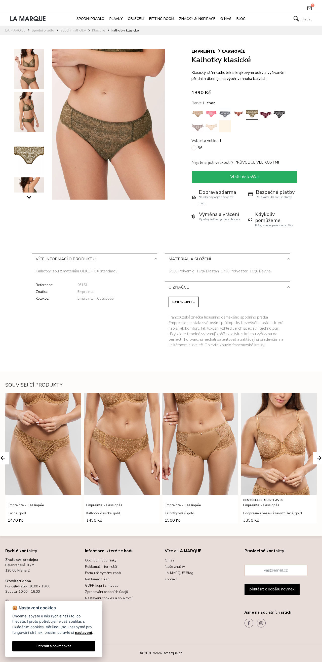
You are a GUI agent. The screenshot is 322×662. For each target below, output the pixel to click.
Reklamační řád (97, 579)
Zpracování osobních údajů (106, 591)
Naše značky (175, 566)
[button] (29, 199)
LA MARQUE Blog (179, 573)
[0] (309, 9)
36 (200, 148)
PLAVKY (116, 18)
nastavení (83, 632)
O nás (225, 18)
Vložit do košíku (244, 177)
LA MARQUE (15, 30)
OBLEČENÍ (136, 18)
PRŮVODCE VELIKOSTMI (256, 162)
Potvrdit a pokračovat (53, 646)
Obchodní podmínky (100, 560)
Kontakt (171, 579)
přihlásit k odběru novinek (272, 589)
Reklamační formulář (101, 566)
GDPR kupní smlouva (101, 585)
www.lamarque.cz (167, 653)
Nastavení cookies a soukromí (108, 598)
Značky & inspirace (197, 18)
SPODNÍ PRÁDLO (90, 18)
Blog (241, 18)
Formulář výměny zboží (103, 573)
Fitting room (161, 18)
